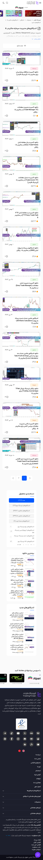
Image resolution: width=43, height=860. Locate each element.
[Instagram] (18, 739)
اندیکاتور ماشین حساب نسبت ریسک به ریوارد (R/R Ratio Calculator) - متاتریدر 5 (26, 320)
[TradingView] (38, 733)
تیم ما (39, 767)
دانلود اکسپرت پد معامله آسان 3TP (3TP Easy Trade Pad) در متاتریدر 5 (26, 215)
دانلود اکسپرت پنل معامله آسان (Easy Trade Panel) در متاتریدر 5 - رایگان (26, 144)
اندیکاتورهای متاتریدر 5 (12, 20)
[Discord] (25, 739)
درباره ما (38, 755)
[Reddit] (38, 739)
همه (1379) (21, 500)
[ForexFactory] (38, 744)
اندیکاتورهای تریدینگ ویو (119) (21, 505)
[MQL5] (32, 733)
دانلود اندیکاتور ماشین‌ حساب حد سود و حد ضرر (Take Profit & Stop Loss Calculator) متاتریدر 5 (26, 356)
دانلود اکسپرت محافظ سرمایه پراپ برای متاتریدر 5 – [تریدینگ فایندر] (27, 73)
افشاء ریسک (37, 840)
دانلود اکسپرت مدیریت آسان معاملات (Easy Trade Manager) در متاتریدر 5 (27, 285)
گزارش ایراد (37, 775)
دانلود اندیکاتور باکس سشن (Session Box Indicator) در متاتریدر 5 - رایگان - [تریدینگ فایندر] (16, 573)
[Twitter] (25, 733)
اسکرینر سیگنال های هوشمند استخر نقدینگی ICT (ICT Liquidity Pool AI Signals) (16, 616)
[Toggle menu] (38, 855)
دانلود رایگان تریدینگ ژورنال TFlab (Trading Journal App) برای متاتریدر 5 (27, 391)
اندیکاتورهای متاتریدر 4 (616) (21, 511)
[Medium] (32, 739)
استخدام (38, 771)
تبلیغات (38, 779)
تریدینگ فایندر (37, 20)
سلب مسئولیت (36, 847)
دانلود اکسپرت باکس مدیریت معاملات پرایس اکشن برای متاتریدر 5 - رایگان (26, 426)
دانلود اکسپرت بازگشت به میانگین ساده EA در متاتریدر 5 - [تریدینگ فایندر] (16, 648)
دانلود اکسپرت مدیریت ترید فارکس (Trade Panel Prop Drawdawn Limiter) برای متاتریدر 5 (27, 461)
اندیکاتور (22, 20)
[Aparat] (5, 739)
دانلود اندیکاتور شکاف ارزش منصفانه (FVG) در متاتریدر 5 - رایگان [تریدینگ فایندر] (16, 594)
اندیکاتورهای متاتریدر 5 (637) (21, 516)
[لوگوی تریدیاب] (32, 3)
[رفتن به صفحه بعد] (13, 478)
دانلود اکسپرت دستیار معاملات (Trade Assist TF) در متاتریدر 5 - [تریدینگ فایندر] (26, 180)
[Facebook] (12, 739)
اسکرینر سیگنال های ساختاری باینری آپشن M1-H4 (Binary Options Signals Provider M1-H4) (17, 639)
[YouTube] (18, 733)
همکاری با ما (37, 783)
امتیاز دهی (37, 787)
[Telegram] (5, 733)
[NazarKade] (25, 744)
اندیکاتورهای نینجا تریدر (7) (21, 521)
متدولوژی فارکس (36, 763)
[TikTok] (12, 733)
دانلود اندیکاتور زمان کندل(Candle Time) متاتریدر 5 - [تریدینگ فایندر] (17, 562)
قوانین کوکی (37, 842)
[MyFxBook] (32, 744)
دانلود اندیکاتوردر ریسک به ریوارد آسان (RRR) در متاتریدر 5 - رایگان (27, 249)
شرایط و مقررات (36, 850)
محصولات (28, 20)
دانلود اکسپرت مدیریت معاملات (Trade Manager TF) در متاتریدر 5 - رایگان (26, 109)
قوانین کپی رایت (36, 845)
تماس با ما (37, 759)
